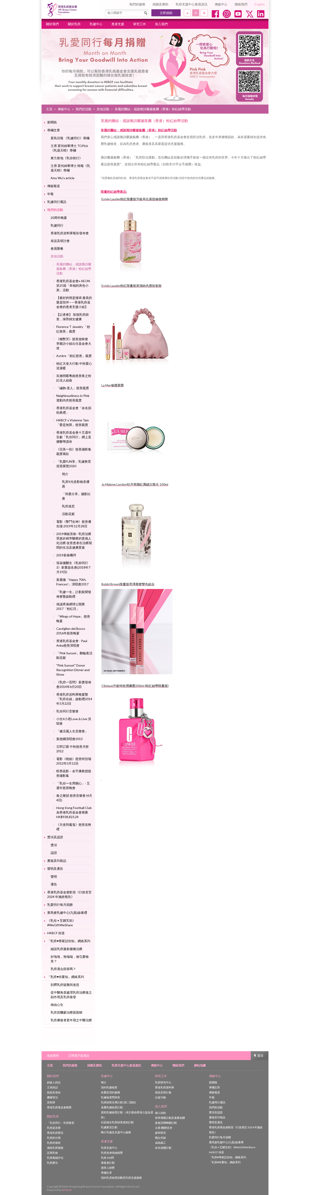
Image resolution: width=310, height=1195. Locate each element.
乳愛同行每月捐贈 (60, 905)
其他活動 (103, 109)
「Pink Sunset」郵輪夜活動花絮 (74, 655)
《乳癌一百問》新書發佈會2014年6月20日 (73, 684)
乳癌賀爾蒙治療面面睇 (66, 1012)
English (260, 4)
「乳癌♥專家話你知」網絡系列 (68, 941)
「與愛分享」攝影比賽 (76, 496)
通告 (54, 884)
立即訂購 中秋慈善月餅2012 (72, 749)
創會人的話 (54, 1082)
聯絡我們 (241, 4)
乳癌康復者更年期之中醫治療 (71, 1020)
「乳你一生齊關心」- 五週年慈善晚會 (73, 785)
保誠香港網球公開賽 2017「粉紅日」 (70, 606)
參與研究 (160, 1132)
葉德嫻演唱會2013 (69, 739)
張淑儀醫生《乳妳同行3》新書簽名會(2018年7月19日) (73, 567)
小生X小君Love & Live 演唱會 (73, 721)
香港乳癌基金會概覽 (59, 1107)
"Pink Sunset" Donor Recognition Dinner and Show (73, 669)
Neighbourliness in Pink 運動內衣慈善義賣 (72, 398)
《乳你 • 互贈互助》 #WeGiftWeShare (61, 923)
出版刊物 (160, 1097)
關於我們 (52, 24)
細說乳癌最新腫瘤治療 (66, 949)
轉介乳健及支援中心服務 (116, 1132)
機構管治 (52, 1097)
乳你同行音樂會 (67, 711)
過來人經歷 (108, 1167)
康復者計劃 (108, 1162)
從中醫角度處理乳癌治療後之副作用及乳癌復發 (71, 994)
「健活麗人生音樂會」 (72, 731)
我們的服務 (137, 4)
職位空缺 (160, 1137)
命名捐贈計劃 (163, 1147)
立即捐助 (166, 13)
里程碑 (51, 1102)
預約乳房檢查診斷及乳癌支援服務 (121, 1177)
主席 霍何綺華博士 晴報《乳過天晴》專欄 (70, 168)
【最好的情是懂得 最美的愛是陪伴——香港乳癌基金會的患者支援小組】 (74, 302)
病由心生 (57, 1005)
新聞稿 (52, 122)
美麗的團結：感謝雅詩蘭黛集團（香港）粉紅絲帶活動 (73, 268)
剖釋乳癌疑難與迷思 (65, 985)
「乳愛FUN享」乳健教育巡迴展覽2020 (73, 463)
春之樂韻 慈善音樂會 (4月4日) (74, 798)
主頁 (49, 109)
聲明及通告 (55, 868)
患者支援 (117, 24)
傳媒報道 (53, 186)
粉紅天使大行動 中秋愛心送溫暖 (74, 366)
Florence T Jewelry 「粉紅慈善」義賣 (73, 329)
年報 (50, 194)
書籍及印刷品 (56, 861)
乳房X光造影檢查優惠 (75, 484)
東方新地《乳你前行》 (66, 158)
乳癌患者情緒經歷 (112, 1152)
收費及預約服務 (110, 1092)
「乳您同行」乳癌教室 (60, 1122)
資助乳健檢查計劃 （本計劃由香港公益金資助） (127, 1115)
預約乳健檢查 (109, 1087)
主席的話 (52, 1087)
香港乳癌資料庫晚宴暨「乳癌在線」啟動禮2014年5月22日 (74, 698)
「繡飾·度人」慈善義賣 (72, 388)
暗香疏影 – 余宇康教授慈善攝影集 (73, 773)
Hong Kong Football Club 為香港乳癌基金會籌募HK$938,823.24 (74, 812)
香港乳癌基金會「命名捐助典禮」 (73, 410)
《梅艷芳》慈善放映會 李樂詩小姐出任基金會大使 (73, 343)
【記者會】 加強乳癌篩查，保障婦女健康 (72, 317)
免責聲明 (53, 1055)
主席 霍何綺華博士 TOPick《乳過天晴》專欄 (69, 148)
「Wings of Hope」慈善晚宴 (73, 618)
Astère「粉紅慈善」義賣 (74, 356)
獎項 (54, 845)
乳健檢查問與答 (110, 1097)
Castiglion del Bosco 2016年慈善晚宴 (70, 631)
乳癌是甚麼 (54, 1127)
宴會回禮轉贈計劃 (166, 1122)
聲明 (54, 876)
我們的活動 (83, 109)
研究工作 (139, 24)
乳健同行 (57, 225)
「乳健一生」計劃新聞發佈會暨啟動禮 (73, 594)
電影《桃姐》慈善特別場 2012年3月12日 (73, 761)
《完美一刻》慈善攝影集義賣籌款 (73, 451)
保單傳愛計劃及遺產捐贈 (170, 1117)
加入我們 (161, 24)
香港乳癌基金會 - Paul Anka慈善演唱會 (71, 643)
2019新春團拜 (66, 555)
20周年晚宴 (59, 218)
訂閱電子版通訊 (79, 1055)
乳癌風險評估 (55, 1157)
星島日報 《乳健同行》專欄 (70, 138)
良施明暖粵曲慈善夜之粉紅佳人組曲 (73, 378)
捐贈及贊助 (160, 4)
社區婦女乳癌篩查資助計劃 (117, 1122)
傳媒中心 (221, 4)
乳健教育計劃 (109, 1127)
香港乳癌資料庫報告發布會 (70, 233)
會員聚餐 (57, 248)
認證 (54, 853)
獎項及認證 (55, 837)
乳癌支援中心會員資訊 (191, 4)
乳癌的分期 (54, 1137)
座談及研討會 (60, 241)
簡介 (65, 474)
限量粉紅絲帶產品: (114, 191)
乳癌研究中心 (163, 1082)
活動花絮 (68, 514)
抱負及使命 (54, 1092)
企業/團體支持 (163, 1127)
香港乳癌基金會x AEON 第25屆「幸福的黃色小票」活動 (73, 285)
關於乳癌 (74, 24)
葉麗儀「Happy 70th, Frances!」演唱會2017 (72, 582)
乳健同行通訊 (56, 202)
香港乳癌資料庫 (164, 1087)
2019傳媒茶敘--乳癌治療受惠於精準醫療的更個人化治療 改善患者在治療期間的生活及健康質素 (74, 540)
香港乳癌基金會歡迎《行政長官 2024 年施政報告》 (69, 894)
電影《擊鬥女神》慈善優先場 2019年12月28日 (73, 524)
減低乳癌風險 (55, 1147)
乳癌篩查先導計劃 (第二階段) (118, 1102)
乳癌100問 (107, 1157)
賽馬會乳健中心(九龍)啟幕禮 (67, 912)
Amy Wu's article (62, 178)
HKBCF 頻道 (56, 933)
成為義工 (160, 1142)
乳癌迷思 (68, 506)
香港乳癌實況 (55, 1132)
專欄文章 (53, 130)
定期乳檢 (52, 1152)
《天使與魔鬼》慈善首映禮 (73, 827)
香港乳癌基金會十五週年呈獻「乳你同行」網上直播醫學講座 (73, 436)
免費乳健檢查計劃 (112, 1107)
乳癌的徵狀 (54, 1142)
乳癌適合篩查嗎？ (63, 969)
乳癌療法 (52, 1162)
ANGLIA (66, 1190)
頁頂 (260, 1055)
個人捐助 (160, 1112)
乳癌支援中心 (109, 1147)
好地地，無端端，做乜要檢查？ (70, 959)
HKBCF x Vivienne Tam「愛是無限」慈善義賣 (72, 422)
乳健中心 (96, 24)
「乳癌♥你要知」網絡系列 (65, 977)
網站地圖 (200, 1065)
